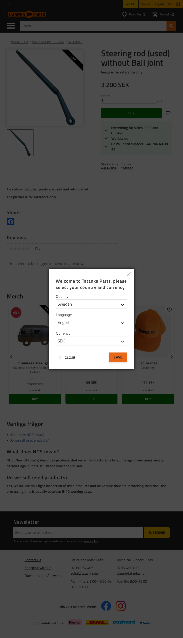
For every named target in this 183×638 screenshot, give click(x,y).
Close (70, 357)
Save (117, 357)
